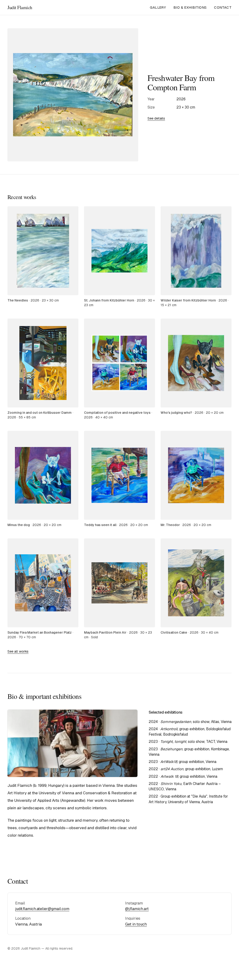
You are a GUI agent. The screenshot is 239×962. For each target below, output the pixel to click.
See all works (17, 651)
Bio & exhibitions (190, 7)
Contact (223, 7)
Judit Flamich (19, 7)
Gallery (158, 7)
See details (156, 118)
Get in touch (136, 924)
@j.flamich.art (137, 908)
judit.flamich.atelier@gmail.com (42, 908)
